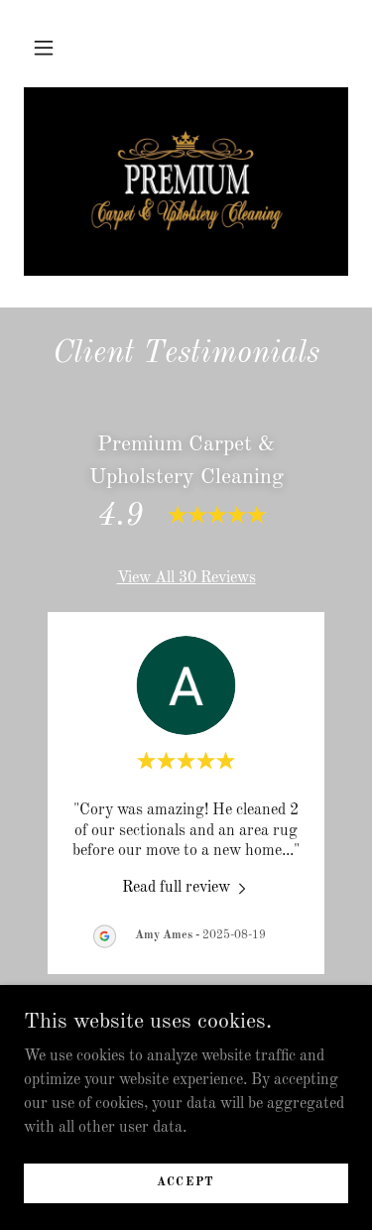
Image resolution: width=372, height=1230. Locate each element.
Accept (186, 1182)
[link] (186, 181)
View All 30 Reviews (186, 578)
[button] (43, 47)
